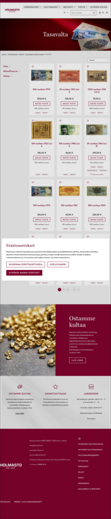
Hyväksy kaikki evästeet (24, 272)
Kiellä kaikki (58, 264)
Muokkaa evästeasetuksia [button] (25, 264)
